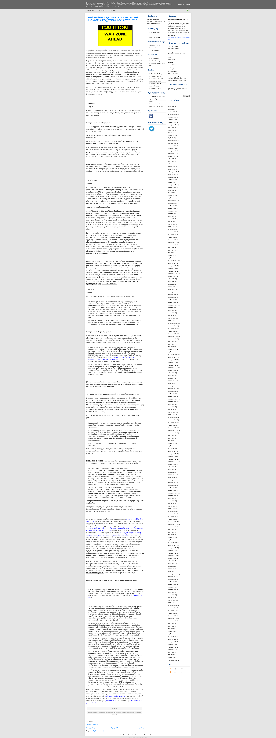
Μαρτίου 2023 (171, 198)
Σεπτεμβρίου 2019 (172, 305)
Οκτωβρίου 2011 (172, 553)
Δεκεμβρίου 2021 (172, 234)
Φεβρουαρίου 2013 (172, 511)
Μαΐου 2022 (171, 221)
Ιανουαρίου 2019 (172, 326)
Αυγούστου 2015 (172, 433)
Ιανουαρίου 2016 (172, 420)
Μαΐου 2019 (171, 315)
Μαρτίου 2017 (171, 383)
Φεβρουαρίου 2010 (172, 605)
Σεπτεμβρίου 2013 (172, 493)
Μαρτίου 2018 (171, 352)
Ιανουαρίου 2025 (172, 143)
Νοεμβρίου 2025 (172, 119)
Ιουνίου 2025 (171, 130)
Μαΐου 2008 (171, 655)
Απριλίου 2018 (171, 349)
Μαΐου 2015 (171, 440)
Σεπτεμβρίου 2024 (172, 153)
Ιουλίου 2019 (171, 310)
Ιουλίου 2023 (171, 190)
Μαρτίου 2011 (171, 571)
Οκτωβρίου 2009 (172, 615)
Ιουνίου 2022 (171, 219)
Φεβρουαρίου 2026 (172, 114)
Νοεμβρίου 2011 (172, 550)
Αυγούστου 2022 (172, 213)
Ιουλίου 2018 (171, 341)
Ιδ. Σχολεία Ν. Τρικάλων (155, 88)
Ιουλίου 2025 (171, 127)
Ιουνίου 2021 (171, 250)
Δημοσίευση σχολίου (92, 724)
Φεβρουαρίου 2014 (172, 480)
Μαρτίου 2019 (171, 320)
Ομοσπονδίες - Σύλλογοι (155, 99)
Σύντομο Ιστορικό (153, 50)
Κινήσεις (151, 101)
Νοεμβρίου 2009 (172, 613)
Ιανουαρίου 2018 (172, 357)
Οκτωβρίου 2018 (172, 333)
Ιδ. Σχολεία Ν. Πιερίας (155, 81)
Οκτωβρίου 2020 (172, 271)
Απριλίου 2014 (171, 474)
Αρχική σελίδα (114, 728)
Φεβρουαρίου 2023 (172, 200)
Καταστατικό (152, 48)
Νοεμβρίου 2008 (172, 644)
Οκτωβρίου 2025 (172, 122)
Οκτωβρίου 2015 (172, 427)
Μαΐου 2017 (171, 378)
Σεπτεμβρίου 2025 (172, 125)
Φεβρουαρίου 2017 (172, 386)
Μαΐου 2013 (171, 503)
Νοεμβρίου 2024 (172, 148)
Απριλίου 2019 (171, 318)
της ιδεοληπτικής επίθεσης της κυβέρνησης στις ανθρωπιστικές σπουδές (112, 358)
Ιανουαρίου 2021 (172, 263)
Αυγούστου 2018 (172, 339)
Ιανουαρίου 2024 (172, 174)
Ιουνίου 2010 (171, 595)
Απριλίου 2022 (171, 224)
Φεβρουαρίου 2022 (172, 229)
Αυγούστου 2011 (172, 558)
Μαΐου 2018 (171, 346)
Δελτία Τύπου (152, 35)
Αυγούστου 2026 (172, 104)
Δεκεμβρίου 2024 (172, 145)
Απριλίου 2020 (171, 286)
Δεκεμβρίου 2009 (172, 610)
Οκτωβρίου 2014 (172, 459)
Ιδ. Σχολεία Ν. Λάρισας (155, 76)
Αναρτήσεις (175, 669)
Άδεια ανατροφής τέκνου (155, 65)
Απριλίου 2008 (171, 657)
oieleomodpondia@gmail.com (115, 696)
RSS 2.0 (121, 712)
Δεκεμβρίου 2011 (172, 547)
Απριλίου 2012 (171, 537)
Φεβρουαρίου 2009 (172, 636)
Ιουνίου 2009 (171, 626)
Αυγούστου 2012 (172, 527)
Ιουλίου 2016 (171, 404)
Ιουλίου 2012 (171, 529)
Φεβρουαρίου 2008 (172, 660)
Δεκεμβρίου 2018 (172, 328)
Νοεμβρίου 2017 (172, 362)
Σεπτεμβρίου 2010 (172, 587)
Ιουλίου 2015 (171, 435)
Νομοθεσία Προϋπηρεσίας (156, 61)
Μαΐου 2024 (171, 164)
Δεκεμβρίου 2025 (172, 117)
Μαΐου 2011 (171, 566)
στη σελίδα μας (111, 701)
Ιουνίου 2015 (171, 438)
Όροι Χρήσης (102, 10)
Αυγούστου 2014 (172, 464)
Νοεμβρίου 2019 (172, 299)
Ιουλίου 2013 (171, 498)
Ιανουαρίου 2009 (172, 639)
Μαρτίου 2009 (171, 634)
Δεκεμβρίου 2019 (172, 297)
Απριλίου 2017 (171, 380)
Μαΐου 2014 (171, 472)
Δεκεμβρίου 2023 (172, 177)
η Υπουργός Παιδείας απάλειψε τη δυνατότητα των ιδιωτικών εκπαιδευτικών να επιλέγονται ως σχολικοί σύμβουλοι (114, 528)
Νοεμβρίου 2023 (172, 179)
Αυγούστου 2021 (172, 245)
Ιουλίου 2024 (171, 158)
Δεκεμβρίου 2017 (172, 359)
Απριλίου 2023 (171, 195)
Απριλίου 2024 (171, 166)
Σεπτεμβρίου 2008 (172, 649)
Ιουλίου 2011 (171, 561)
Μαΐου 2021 (171, 252)
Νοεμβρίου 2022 (172, 205)
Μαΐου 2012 (171, 534)
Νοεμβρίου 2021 (172, 237)
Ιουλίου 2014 (171, 467)
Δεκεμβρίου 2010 (172, 579)
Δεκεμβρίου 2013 (172, 485)
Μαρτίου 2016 (171, 414)
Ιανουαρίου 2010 (172, 608)
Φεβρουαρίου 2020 (172, 292)
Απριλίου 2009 (171, 631)
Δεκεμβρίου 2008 (172, 641)
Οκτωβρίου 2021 (172, 239)
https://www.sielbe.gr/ (173, 48)
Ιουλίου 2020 (171, 279)
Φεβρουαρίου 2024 (172, 171)
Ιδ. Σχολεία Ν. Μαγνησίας (156, 78)
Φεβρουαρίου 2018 (172, 354)
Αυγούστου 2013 (172, 495)
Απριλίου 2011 (171, 568)
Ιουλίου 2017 (171, 373)
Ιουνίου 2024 (171, 161)
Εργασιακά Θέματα (154, 58)
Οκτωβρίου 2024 (172, 151)
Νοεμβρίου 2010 (172, 581)
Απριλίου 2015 (171, 443)
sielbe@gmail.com (172, 59)
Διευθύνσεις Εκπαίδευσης (156, 106)
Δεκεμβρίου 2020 (172, 265)
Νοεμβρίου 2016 (172, 393)
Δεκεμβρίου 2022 (172, 203)
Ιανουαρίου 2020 (172, 294)
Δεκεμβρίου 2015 (172, 422)
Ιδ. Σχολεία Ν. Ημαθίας (155, 83)
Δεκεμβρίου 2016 (172, 391)
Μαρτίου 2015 (171, 446)
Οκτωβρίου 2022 (172, 208)
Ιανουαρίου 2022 (172, 232)
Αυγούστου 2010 (172, 589)
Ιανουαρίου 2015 (172, 451)
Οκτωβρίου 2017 (172, 365)
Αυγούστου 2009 (172, 621)
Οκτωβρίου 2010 (172, 584)
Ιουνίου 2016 (171, 407)
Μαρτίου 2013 (171, 508)
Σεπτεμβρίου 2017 (172, 367)
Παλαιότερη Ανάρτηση (139, 728)
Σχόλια (174, 672)
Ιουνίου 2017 (171, 375)
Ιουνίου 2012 (171, 532)
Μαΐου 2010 (171, 597)
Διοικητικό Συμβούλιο (154, 45)
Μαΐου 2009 (171, 628)
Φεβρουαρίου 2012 (172, 542)
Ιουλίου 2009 (171, 623)
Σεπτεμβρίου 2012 (172, 524)
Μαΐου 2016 (171, 409)
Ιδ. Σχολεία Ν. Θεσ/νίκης (155, 74)
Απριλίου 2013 (171, 506)
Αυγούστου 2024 (172, 156)
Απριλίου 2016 (171, 412)
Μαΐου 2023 (171, 192)
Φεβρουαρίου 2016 (172, 417)
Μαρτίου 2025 (171, 138)
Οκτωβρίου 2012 (172, 521)
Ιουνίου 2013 (171, 501)
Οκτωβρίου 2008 (172, 647)
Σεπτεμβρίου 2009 (172, 618)
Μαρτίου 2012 (171, 540)
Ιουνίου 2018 (171, 344)
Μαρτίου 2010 (171, 602)
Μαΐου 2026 (171, 109)
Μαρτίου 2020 (171, 289)
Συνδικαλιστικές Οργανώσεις (157, 96)
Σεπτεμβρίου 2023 (172, 185)
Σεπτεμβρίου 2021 (172, 242)
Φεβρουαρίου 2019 (172, 323)
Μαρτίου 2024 (171, 169)
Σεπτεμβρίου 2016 (172, 399)
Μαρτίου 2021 (171, 258)
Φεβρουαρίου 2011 (172, 574)
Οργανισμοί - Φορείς (154, 103)
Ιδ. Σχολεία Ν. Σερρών (155, 86)
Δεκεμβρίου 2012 (172, 516)
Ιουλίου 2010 (171, 592)
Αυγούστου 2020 (172, 276)
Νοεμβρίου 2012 (172, 519)
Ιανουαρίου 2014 (172, 482)
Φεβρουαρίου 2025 (172, 140)
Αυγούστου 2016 (172, 401)
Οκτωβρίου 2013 (172, 490)
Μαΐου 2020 (171, 284)
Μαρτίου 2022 (171, 226)
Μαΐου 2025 (171, 132)
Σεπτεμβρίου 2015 (172, 430)
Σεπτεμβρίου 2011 (172, 555)
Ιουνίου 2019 (171, 313)
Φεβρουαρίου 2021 (172, 260)
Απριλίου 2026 (171, 111)
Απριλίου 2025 (171, 135)
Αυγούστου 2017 (172, 370)
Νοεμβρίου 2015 (172, 425)
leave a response (131, 712)
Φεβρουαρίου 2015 (172, 448)
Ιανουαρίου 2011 (172, 576)
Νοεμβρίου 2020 (172, 268)
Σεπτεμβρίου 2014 (172, 461)
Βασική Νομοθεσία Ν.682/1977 (157, 63)
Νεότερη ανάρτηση (91, 728)
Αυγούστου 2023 (172, 187)
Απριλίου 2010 (171, 600)
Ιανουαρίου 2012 (172, 545)
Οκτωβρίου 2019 (172, 302)
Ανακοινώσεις (153, 32)
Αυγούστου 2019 (172, 307)
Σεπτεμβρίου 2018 (172, 336)
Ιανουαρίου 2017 (172, 388)
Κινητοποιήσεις (153, 37)
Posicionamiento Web (141, 737)
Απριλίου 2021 (171, 255)
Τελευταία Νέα (91, 10)
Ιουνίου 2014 (171, 469)
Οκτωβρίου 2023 (172, 182)
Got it (188, 4)
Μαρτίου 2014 (171, 477)
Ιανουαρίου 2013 (172, 514)
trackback (137, 712)
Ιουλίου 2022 (171, 216)
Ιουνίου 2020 (171, 281)
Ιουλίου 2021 (171, 247)
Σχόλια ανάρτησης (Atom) (100, 731)
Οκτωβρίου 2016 (172, 396)
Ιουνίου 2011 (171, 563)
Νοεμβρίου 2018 (172, 331)
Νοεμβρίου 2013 (172, 487)
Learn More (180, 4)
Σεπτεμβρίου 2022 (172, 211)
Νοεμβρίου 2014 (172, 456)
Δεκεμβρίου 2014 (172, 453)
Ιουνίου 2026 (171, 106)
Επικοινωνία (112, 10)
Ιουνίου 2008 (171, 652)
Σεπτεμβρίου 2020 (172, 273)
